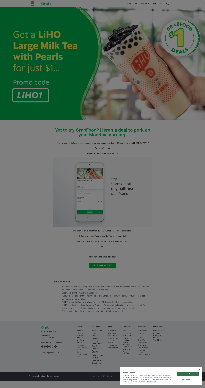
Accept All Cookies (188, 374)
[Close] (199, 369)
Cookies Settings (188, 379)
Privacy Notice (152, 382)
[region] (161, 376)
